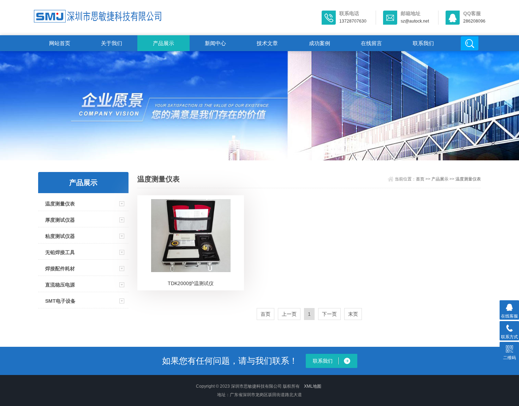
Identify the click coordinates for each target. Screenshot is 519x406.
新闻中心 (215, 43)
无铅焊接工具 (60, 252)
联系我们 (423, 43)
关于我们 (111, 43)
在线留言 (371, 43)
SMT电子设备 (60, 301)
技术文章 (267, 43)
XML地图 (312, 386)
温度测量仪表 (60, 204)
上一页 (289, 314)
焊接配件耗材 (60, 268)
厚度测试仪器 (60, 220)
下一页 (329, 314)
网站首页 (59, 43)
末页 (353, 314)
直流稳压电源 (60, 285)
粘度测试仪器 (60, 236)
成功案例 (319, 43)
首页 (420, 179)
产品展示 (163, 43)
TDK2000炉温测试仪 (191, 283)
